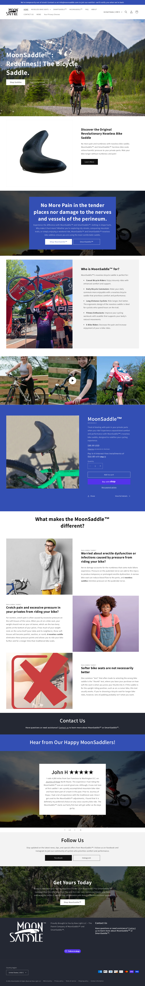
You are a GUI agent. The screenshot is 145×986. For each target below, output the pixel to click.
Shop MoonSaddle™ (58, 242)
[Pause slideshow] (80, 830)
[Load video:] (72, 380)
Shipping (91, 449)
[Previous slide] (64, 830)
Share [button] (92, 496)
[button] (41, 9)
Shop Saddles (16, 82)
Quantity (91, 461)
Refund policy (47, 981)
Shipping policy (83, 981)
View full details (121, 496)
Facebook (58, 858)
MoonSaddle (15, 981)
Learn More (89, 162)
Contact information (97, 981)
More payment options (109, 487)
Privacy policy (58, 981)
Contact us (64, 727)
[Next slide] (74, 830)
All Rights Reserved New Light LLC (30, 981)
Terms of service (71, 981)
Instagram (86, 858)
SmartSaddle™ (86, 242)
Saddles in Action (37, 82)
